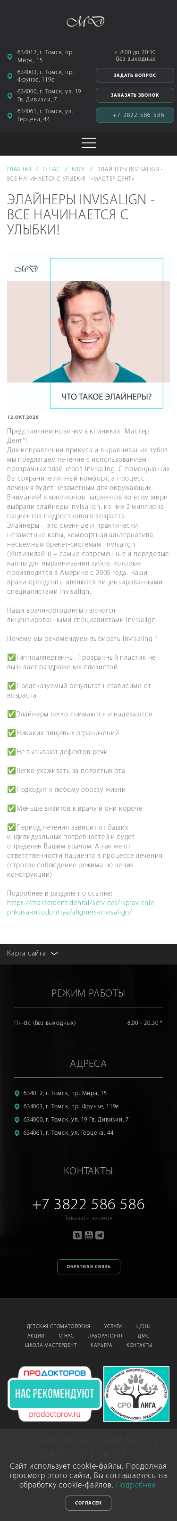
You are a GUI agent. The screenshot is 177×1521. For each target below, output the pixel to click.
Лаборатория (106, 1336)
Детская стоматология (59, 1327)
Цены (143, 1327)
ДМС (143, 1336)
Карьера (101, 1345)
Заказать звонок (135, 95)
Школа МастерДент (51, 1345)
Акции (36, 1336)
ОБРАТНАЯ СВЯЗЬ (89, 1267)
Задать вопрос (135, 75)
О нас (66, 1336)
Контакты (139, 1345)
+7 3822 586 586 (139, 115)
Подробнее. (137, 1485)
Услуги (113, 1327)
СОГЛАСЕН (88, 1503)
